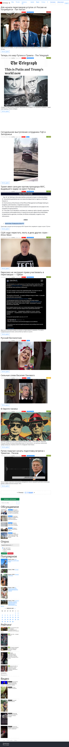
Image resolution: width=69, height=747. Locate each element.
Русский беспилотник (11, 338)
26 (7, 621)
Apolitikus (13, 12)
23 (18, 619)
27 (10, 621)
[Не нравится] (50, 136)
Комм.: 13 (24, 237)
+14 (48, 136)
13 (10, 617)
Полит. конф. (10, 740)
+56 (48, 191)
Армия (32, 2)
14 (12, 617)
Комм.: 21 (24, 191)
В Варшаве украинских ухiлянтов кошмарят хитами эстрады (12, 715)
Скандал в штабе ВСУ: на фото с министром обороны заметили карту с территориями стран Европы (10, 603)
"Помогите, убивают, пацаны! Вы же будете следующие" (13, 727)
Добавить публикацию (10, 499)
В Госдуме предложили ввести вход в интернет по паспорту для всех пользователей (13, 511)
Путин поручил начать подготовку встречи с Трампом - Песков (23, 451)
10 (2, 617)
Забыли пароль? (60, 2)
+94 (48, 237)
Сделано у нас (24, 2)
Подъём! (16, 569)
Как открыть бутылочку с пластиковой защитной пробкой (13, 589)
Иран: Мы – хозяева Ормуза (13, 635)
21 (12, 619)
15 (15, 617)
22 (15, 619)
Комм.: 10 (24, 455)
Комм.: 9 (23, 137)
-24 (48, 12)
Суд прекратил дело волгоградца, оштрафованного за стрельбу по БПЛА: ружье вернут (10, 630)
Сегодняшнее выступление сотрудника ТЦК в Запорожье (23, 133)
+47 (48, 411)
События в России (30, 455)
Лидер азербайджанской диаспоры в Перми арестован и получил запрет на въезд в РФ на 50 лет (13, 655)
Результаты (10, 553)
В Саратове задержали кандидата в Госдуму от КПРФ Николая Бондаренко (13, 518)
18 (5, 619)
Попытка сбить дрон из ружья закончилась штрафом (13, 524)
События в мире (30, 12)
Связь (15, 740)
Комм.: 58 (24, 411)
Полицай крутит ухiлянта (12, 701)
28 (12, 621)
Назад (30, 492)
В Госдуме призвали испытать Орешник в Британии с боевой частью (13, 649)
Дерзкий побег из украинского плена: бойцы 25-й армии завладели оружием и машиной (13, 668)
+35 (48, 340)
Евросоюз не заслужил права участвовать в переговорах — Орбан (22, 273)
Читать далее (5, 51)
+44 (48, 57)
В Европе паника (9, 408)
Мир (12, 2)
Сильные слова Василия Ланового (18, 375)
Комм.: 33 (24, 58)
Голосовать (4, 553)
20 (10, 619)
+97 (48, 277)
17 (2, 619)
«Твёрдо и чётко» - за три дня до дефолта (12, 529)
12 (7, 617)
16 (18, 617)
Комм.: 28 (24, 378)
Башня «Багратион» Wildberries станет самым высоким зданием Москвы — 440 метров (13, 535)
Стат (4, 740)
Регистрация (52, 2)
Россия (18, 2)
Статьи (43, 2)
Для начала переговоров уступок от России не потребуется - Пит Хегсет (24, 8)
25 (5, 621)
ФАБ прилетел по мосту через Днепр (13, 560)
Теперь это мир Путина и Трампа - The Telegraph (25, 55)
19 (7, 619)
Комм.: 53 (24, 12)
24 (2, 621)
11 (5, 617)
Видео (37, 2)
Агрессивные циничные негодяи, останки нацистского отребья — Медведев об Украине (9, 683)
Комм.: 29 (24, 340)
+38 (48, 455)
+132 (49, 377)
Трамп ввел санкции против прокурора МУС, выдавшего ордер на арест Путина (23, 187)
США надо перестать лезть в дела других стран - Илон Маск (25, 233)
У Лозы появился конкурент (12, 688)
